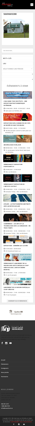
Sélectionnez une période (13, 69)
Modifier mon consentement (23, 422)
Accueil (3, 360)
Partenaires (4, 376)
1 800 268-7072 (5, 406)
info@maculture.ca (7, 408)
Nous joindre (5, 372)
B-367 (12, 422)
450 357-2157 (5, 404)
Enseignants (4, 368)
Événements (4, 364)
